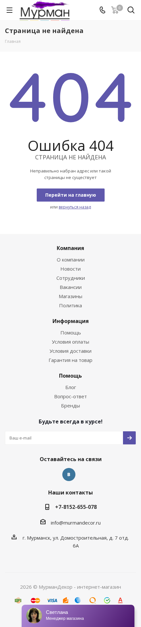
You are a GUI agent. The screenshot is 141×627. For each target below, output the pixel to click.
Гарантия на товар (70, 360)
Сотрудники (70, 278)
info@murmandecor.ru (76, 522)
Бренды (70, 405)
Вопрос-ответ (70, 396)
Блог (70, 387)
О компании (71, 259)
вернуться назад (75, 207)
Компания (70, 248)
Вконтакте (68, 474)
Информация (70, 321)
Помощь (70, 332)
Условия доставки (70, 351)
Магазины (70, 296)
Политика (70, 305)
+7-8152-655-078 (76, 507)
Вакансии (71, 287)
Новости (70, 268)
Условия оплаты (70, 341)
